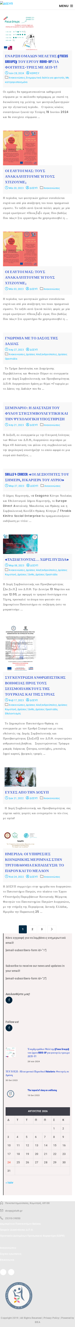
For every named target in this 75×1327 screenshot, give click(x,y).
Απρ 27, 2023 (16, 349)
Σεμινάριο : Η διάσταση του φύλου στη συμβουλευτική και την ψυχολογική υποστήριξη (36, 413)
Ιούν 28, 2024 (16, 73)
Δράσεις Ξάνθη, (26, 574)
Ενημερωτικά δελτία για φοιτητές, (46, 77)
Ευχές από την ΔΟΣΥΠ (27, 792)
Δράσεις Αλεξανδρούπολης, (42, 354)
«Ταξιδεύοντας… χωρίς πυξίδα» (37, 559)
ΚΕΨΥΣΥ (34, 73)
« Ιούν (9, 1182)
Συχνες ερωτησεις (10, 1253)
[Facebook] (3, 1272)
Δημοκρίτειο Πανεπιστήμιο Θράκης (20, 1223)
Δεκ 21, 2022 (16, 798)
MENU (64, 6)
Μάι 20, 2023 (16, 188)
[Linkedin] (11, 1272)
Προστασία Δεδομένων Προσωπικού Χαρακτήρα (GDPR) (32, 1235)
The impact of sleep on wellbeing (42, 1090)
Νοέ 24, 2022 (16, 876)
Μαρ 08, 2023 (16, 565)
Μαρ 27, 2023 (16, 486)
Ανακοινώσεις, (17, 77)
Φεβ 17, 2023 (16, 700)
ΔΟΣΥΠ (33, 188)
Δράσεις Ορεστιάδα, (46, 709)
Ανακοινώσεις (52, 188)
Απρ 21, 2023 (16, 425)
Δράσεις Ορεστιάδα (46, 574)
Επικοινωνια (7, 1259)
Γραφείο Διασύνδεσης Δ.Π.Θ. (16, 1229)
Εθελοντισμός (13, 713)
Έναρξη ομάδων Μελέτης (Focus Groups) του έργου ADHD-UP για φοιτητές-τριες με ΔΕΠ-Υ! (36, 62)
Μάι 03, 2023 (16, 289)
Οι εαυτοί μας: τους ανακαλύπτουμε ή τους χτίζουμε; (30, 176)
